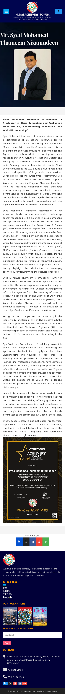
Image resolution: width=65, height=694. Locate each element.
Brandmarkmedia (51, 691)
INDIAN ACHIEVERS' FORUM (32, 14)
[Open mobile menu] (6, 11)
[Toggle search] (58, 11)
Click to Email (15, 669)
